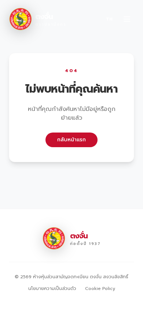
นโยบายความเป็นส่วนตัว (52, 288)
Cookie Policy (100, 288)
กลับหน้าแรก (71, 140)
